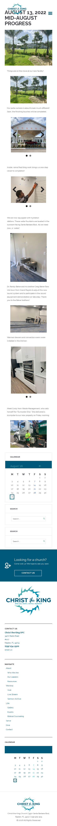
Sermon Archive (14, 699)
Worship (9, 686)
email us (9, 650)
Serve (8, 721)
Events (10, 712)
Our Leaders (12, 677)
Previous (16, 135)
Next (41, 135)
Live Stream (12, 694)
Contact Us (28, 573)
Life (7, 703)
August (16, 466)
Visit (9, 690)
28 (35, 493)
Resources (12, 681)
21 (35, 489)
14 (34, 485)
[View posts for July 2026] (40, 466)
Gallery (10, 707)
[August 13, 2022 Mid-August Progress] (28, 48)
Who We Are (13, 673)
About (8, 668)
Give (8, 725)
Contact (9, 729)
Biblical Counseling (15, 716)
